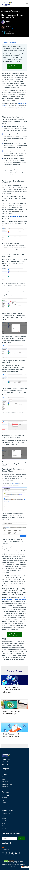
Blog (14, 10)
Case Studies (5, 781)
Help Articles (5, 825)
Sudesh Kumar (8, 28)
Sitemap (4, 802)
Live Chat (25, 866)
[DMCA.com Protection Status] (9, 861)
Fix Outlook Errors (6, 821)
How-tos (4, 818)
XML (3, 805)
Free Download (15, 66)
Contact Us (4, 774)
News (3, 779)
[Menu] (27, 3)
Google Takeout (14, 483)
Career (3, 776)
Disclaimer (4, 797)
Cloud (17, 10)
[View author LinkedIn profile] (12, 28)
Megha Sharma (8, 22)
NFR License (5, 786)
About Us (4, 772)
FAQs (3, 823)
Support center (5, 849)
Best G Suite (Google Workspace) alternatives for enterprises (12, 689)
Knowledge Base (6, 813)
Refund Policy (5, 795)
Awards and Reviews (7, 784)
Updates (4, 828)
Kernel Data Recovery (6, 10)
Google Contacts (15, 216)
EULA (3, 800)
